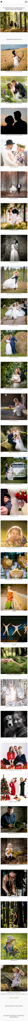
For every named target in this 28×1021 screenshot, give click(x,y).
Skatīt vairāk (14, 998)
